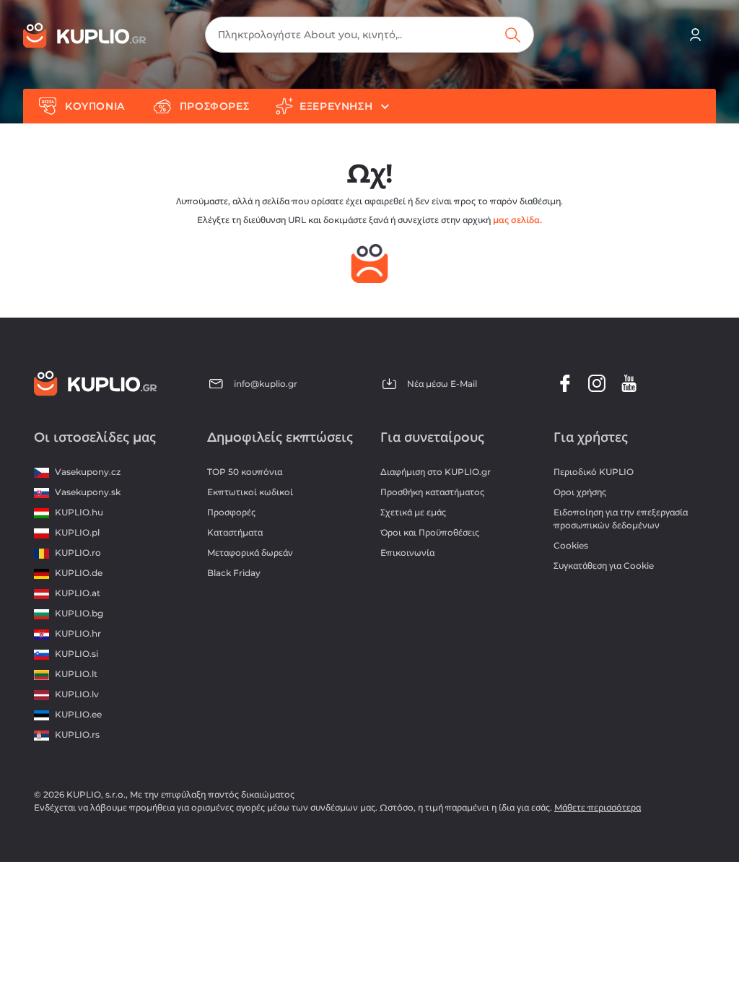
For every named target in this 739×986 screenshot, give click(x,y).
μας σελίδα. (517, 219)
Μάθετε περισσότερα (597, 807)
